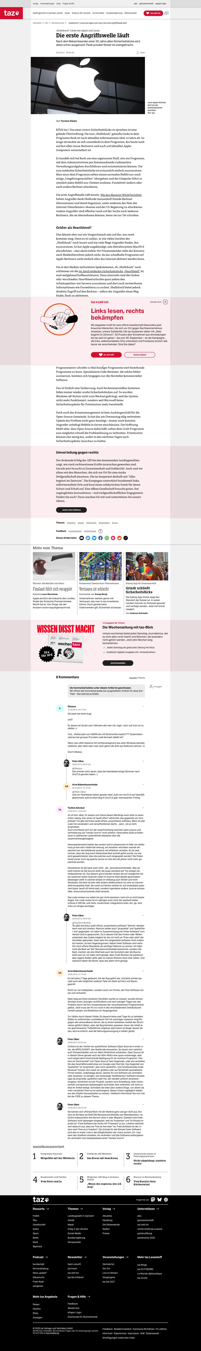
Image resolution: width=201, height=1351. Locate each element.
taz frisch (72, 1268)
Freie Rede (38, 1281)
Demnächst (108, 1264)
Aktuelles (107, 1215)
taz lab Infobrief (76, 1277)
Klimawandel (74, 1242)
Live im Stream (110, 1273)
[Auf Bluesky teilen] (94, 538)
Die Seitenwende (111, 1224)
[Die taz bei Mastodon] (153, 1201)
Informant (108, 1333)
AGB (142, 1333)
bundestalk (38, 1264)
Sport (36, 1233)
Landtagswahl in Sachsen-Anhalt (81, 1218)
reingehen (38, 1286)
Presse (106, 1233)
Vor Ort (106, 1268)
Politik (36, 1215)
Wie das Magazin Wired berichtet (120, 194)
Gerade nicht (155, 302)
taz (41, 1199)
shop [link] (58, 3)
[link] (48, 13)
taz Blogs (142, 1264)
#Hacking (71, 523)
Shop (35, 1313)
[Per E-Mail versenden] (81, 538)
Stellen (106, 1229)
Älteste (142, 678)
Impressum (134, 1333)
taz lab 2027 (109, 1281)
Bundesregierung (76, 1237)
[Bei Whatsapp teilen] (107, 538)
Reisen (36, 1304)
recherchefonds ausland (149, 1229)
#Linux (115, 523)
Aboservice (73, 1308)
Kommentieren (75, 531)
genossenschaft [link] (146, 3)
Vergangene (109, 1277)
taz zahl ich (143, 1224)
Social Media (74, 1233)
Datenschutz (120, 1333)
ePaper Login (74, 1312)
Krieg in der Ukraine (78, 1229)
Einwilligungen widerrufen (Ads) (119, 1337)
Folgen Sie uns (142, 1200)
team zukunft (74, 1264)
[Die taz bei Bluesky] (159, 1201)
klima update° (40, 1273)
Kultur (36, 1229)
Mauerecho (38, 1277)
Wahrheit (37, 1246)
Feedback (73, 1303)
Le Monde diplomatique (149, 1273)
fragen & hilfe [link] (68, 3)
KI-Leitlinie (161, 1329)
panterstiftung (144, 1233)
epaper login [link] (160, 3)
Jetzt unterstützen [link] (71, 510)
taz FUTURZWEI (145, 1269)
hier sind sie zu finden (88, 693)
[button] (166, 13)
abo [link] (135, 3)
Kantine (37, 1308)
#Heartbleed (104, 523)
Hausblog (107, 1220)
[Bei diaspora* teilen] (113, 538)
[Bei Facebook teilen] (100, 538)
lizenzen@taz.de (52, 1333)
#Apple (81, 523)
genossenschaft (145, 1220)
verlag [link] (35, 3)
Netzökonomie (58, 23)
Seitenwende (152, 1333)
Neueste (133, 678)
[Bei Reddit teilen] (119, 538)
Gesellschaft (39, 1224)
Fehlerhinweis (90, 531)
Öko (46, 23)
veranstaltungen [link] (47, 3)
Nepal (71, 1224)
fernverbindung (40, 1268)
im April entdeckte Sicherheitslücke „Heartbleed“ (109, 271)
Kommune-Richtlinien (144, 1329)
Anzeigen (37, 1317)
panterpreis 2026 (146, 1237)
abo (139, 1215)
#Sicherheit (91, 523)
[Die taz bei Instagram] (166, 1201)
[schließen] (165, 302)
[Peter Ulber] (66, 763)
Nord (35, 1242)
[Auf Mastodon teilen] (88, 538)
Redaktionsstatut (123, 1329)
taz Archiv (142, 1278)
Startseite (37, 23)
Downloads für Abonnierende (83, 1316)
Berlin (36, 1237)
